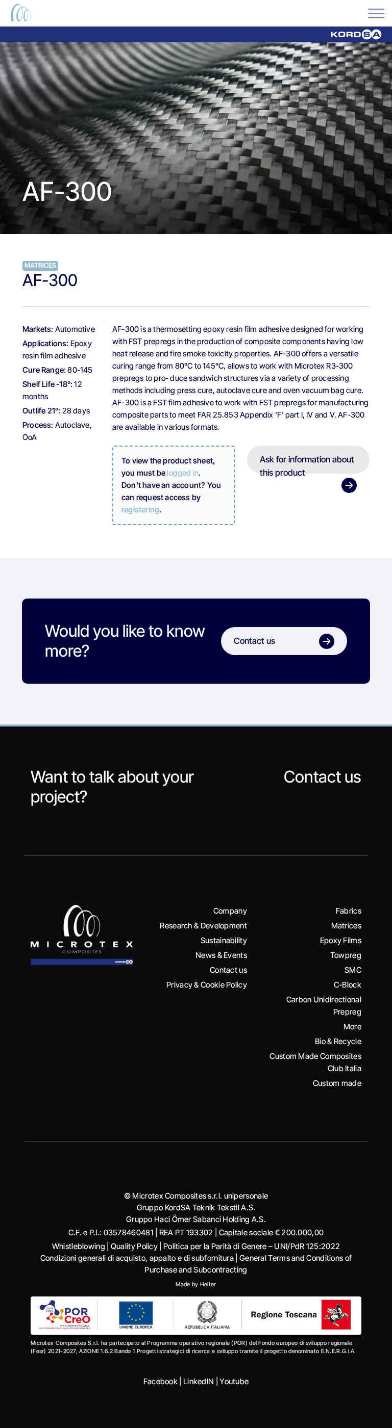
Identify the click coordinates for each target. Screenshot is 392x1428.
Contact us (322, 777)
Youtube (234, 1381)
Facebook (160, 1381)
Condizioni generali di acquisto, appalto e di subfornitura (137, 1258)
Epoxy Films (340, 940)
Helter (208, 1284)
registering (140, 509)
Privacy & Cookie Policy (206, 985)
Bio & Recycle (338, 1041)
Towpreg (345, 955)
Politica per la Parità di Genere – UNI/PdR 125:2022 (251, 1246)
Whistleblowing (78, 1246)
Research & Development (203, 925)
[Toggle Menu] (376, 12)
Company (230, 911)
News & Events (221, 955)
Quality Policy (134, 1246)
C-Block (347, 985)
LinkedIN (198, 1381)
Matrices (346, 925)
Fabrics (348, 911)
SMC (353, 970)
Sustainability (224, 940)
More (352, 1026)
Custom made (337, 1083)
